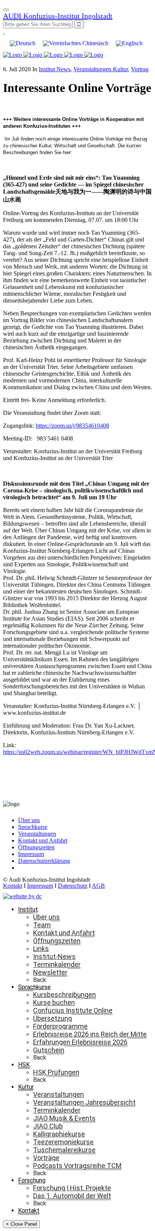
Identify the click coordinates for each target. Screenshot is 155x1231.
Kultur (26, 1086)
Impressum (31, 854)
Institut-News (54, 956)
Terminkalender (57, 964)
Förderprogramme (60, 1026)
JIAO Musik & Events (64, 1118)
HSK (24, 1064)
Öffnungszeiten (36, 847)
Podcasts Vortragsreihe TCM (77, 1166)
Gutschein (48, 1050)
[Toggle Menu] (6, 10)
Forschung (32, 1180)
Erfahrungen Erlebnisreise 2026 (80, 1042)
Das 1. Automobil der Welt (72, 1196)
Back (39, 979)
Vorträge (46, 1158)
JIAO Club (48, 1126)
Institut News (54, 69)
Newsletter (50, 972)
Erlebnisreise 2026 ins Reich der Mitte (90, 1034)
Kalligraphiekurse (59, 1134)
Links (41, 949)
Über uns (29, 820)
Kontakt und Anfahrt (42, 840)
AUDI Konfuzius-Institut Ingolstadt (57, 16)
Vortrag (140, 69)
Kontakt (12, 885)
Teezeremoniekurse (63, 1142)
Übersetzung (52, 1018)
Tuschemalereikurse (64, 1150)
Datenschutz (72, 885)
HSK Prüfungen (56, 1072)
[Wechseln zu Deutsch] (22, 43)
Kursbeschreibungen (64, 995)
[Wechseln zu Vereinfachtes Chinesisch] (75, 43)
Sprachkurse (32, 827)
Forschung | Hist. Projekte (72, 1188)
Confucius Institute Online (72, 1010)
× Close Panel (21, 1224)
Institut (28, 909)
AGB (98, 885)
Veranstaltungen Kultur (100, 69)
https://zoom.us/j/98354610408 (72, 425)
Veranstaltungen (37, 833)
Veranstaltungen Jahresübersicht (84, 1102)
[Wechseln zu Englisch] (129, 43)
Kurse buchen (54, 1002)
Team (42, 925)
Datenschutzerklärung (44, 861)
